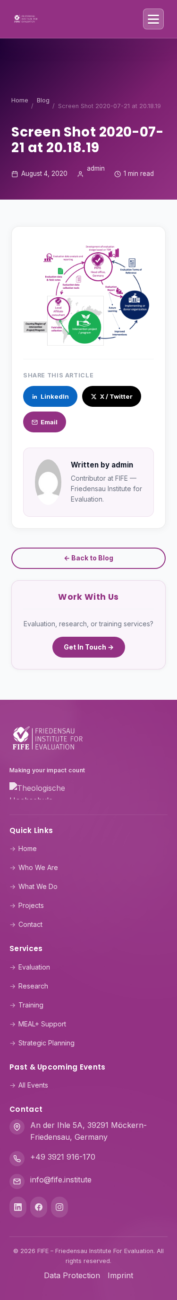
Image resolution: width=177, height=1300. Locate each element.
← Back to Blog (88, 558)
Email (49, 422)
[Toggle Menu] (153, 19)
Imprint (120, 1275)
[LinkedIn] (17, 1207)
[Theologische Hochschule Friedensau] (88, 792)
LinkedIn (55, 396)
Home (19, 100)
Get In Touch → (89, 647)
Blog (43, 100)
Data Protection (72, 1275)
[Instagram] (59, 1207)
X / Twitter (116, 396)
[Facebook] (38, 1207)
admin (96, 168)
